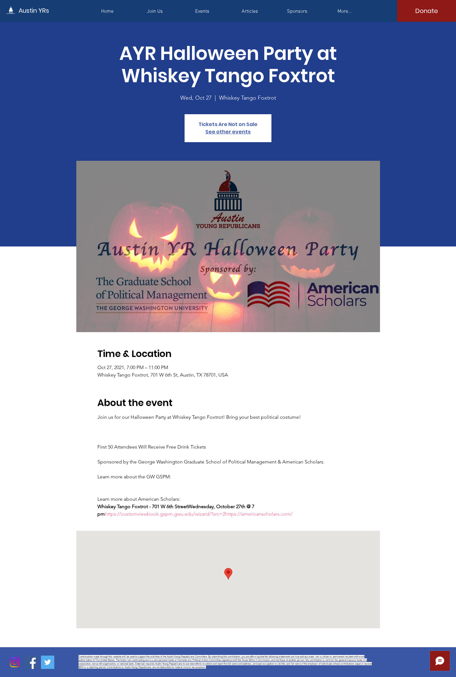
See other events (228, 131)
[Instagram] (14, 662)
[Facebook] (31, 662)
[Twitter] (47, 662)
